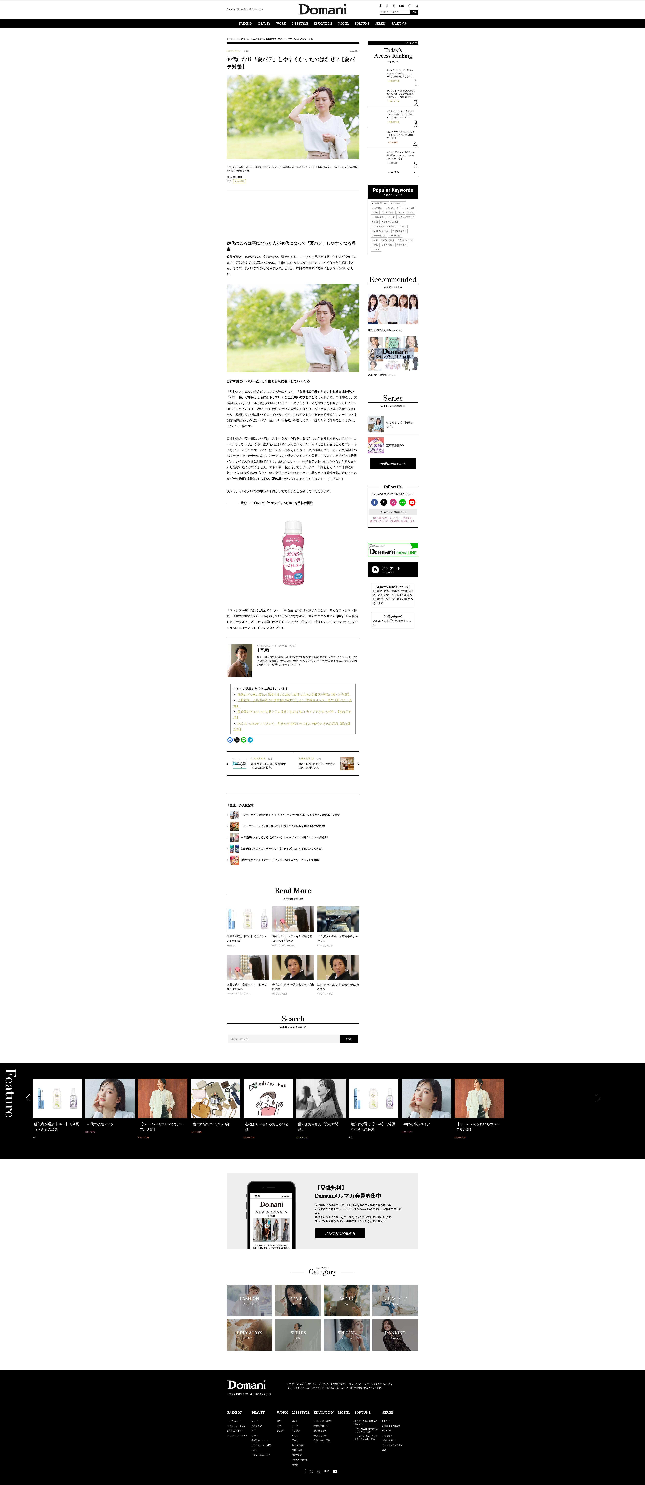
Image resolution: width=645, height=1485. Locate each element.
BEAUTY (264, 24)
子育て (295, 1440)
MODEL (343, 24)
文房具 (377, 249)
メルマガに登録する (340, 1233)
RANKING (399, 24)
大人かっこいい (406, 240)
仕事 (279, 1426)
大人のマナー (398, 203)
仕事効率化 (388, 212)
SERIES (380, 24)
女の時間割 (388, 245)
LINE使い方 (396, 236)
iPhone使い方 (379, 236)
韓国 (404, 226)
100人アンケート (300, 1460)
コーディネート (234, 1421)
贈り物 (295, 1464)
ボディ (255, 1435)
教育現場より (320, 1431)
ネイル (255, 1450)
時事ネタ (402, 245)
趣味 (411, 212)
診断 (376, 222)
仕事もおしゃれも (391, 222)
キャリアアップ (407, 217)
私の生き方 (297, 1455)
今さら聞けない (380, 203)
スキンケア (257, 1426)
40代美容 (240, 181)
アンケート (391, 568)
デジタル (281, 1431)
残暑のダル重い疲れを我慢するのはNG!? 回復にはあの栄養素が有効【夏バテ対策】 (294, 694)
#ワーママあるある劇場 (384, 240)
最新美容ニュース (260, 1440)
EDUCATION (323, 24)
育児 (376, 212)
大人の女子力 (393, 208)
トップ (230, 39)
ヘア (254, 1431)
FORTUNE (362, 24)
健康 (262, 39)
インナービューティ (261, 1455)
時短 (376, 245)
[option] (57, 1106)
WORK (281, 24)
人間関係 (378, 208)
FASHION (246, 24)
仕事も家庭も (379, 217)
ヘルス (254, 39)
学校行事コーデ (321, 1426)
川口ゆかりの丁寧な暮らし (385, 226)
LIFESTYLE (299, 24)
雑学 (279, 1421)
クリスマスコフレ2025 (262, 1445)
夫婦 (393, 217)
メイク (255, 1421)
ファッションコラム (236, 1426)
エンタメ (296, 1431)
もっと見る (393, 172)
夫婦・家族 (297, 1450)
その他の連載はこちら (393, 463)
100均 (401, 212)
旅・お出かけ (298, 1445)
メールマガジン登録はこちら (393, 512)
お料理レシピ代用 (381, 231)
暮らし (295, 1421)
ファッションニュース (237, 1435)
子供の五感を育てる (323, 1421)
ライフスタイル (242, 39)
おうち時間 (409, 208)
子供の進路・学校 (322, 1440)
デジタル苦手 (400, 231)
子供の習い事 (320, 1435)
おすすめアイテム (235, 1431)
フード (295, 1426)
